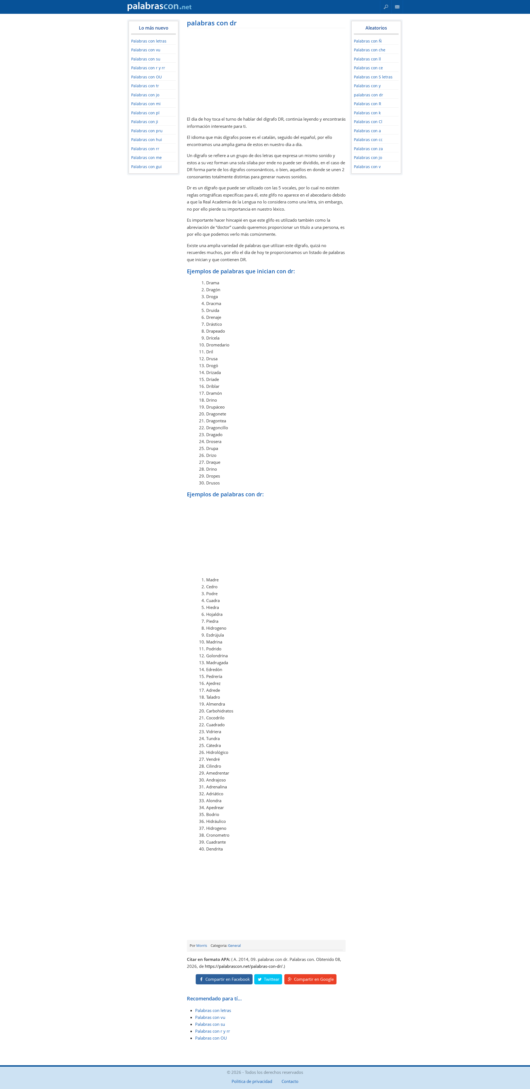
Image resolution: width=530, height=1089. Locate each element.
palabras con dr (212, 22)
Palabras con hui (146, 139)
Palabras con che (369, 49)
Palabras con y (367, 85)
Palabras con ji (144, 121)
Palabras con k (367, 112)
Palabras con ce (368, 67)
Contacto (397, 6)
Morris (201, 945)
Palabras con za (368, 148)
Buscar (386, 6)
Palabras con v (367, 166)
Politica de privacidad (252, 1081)
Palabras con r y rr (148, 67)
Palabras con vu (145, 49)
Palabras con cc (368, 139)
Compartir (227, 979)
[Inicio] (160, 10)
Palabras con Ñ (368, 41)
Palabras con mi (146, 103)
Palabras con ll (367, 59)
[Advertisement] (266, 71)
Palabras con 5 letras (373, 77)
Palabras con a (367, 130)
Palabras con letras (148, 41)
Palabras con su (145, 59)
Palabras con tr (145, 85)
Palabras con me (146, 157)
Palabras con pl (145, 112)
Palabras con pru (147, 130)
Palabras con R (367, 103)
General (234, 945)
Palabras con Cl (368, 121)
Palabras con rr (145, 148)
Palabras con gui (146, 166)
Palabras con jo (145, 94)
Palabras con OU (146, 77)
